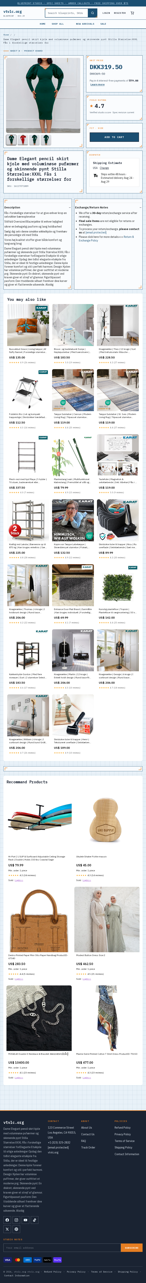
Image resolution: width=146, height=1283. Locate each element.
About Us (86, 1127)
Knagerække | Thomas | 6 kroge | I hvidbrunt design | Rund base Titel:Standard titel (27, 611)
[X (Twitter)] (7, 1229)
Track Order (88, 1147)
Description (12, 207)
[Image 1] (11, 140)
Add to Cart (114, 137)
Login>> (19, 880)
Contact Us (87, 1134)
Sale (103, 23)
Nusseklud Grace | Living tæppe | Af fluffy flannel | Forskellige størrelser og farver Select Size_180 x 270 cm (27, 351)
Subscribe (132, 1247)
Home (43, 23)
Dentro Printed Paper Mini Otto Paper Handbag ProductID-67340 (38, 957)
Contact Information (127, 1154)
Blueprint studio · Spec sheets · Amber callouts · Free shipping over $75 (72, 3)
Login (106, 13)
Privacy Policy (123, 1134)
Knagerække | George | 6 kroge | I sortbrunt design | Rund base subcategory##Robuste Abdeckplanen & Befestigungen (116, 676)
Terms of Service (125, 1141)
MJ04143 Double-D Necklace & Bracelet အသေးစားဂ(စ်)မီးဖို (38, 1053)
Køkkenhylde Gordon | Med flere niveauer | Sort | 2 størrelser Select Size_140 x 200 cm (27, 676)
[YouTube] (25, 1220)
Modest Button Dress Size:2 (90, 955)
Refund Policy (123, 1127)
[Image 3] (34, 140)
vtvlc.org (14, 13)
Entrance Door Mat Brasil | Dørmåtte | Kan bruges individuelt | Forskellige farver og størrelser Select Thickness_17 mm (73, 611)
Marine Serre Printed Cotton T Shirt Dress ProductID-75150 (106, 1053)
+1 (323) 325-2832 (59, 1142)
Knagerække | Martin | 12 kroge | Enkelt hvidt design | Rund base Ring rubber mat (73, 676)
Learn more (97, 84)
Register (120, 13)
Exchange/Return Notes (91, 207)
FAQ (83, 1141)
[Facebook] (7, 1220)
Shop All (58, 23)
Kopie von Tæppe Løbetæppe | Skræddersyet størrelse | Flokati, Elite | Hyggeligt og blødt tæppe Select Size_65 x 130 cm (71, 546)
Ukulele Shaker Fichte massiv (91, 856)
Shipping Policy (123, 1147)
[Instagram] (16, 1220)
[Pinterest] (16, 1229)
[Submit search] (92, 13)
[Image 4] (46, 140)
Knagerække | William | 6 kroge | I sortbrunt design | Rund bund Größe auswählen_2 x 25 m (28, 741)
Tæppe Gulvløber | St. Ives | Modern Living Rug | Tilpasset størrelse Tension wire (117, 416)
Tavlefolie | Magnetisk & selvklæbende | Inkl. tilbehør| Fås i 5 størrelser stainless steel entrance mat (117, 481)
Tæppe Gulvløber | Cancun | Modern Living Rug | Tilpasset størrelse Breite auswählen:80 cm (72, 416)
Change (104, 168)
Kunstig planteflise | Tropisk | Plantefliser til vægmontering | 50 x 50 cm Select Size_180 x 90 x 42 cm (117, 611)
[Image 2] (22, 140)
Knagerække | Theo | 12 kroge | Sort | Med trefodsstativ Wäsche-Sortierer (117, 351)
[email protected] (96, 232)
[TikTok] (34, 1220)
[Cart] (132, 13)
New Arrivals (85, 23)
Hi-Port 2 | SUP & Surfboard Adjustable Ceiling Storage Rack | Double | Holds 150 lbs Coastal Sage (36, 858)
